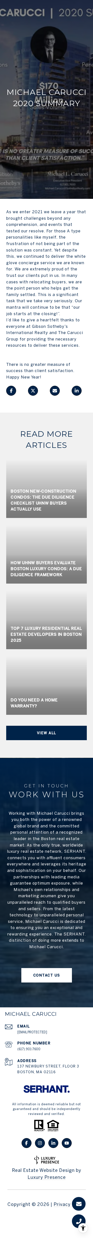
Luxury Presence (47, 1177)
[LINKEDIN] (53, 1143)
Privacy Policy (70, 1204)
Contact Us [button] (46, 975)
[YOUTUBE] (67, 1143)
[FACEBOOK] (26, 1143)
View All (46, 733)
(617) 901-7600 (28, 1049)
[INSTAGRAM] (40, 1143)
